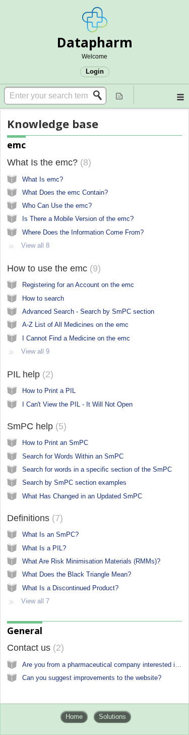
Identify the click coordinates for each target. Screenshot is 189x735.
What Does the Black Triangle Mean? (76, 574)
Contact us (34, 648)
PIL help (28, 374)
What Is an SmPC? (50, 534)
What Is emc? (42, 179)
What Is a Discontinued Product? (70, 588)
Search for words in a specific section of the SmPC (97, 469)
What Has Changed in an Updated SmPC (82, 496)
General (24, 631)
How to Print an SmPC (55, 442)
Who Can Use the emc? (57, 205)
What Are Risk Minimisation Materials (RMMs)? (91, 561)
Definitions (33, 518)
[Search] (100, 95)
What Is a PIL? (44, 548)
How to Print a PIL (49, 390)
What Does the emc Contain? (65, 192)
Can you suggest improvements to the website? (91, 678)
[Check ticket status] (119, 95)
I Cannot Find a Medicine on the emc (76, 338)
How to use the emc (52, 268)
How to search (43, 298)
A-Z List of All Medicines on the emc (75, 324)
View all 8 (35, 245)
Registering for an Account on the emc (78, 285)
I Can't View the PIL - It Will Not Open (77, 404)
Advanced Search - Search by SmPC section (88, 311)
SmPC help (35, 426)
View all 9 (35, 351)
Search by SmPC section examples (74, 482)
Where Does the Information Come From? (83, 232)
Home (74, 716)
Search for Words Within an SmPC (72, 456)
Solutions (112, 716)
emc (16, 145)
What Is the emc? (47, 162)
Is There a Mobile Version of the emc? (78, 218)
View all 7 (35, 601)
